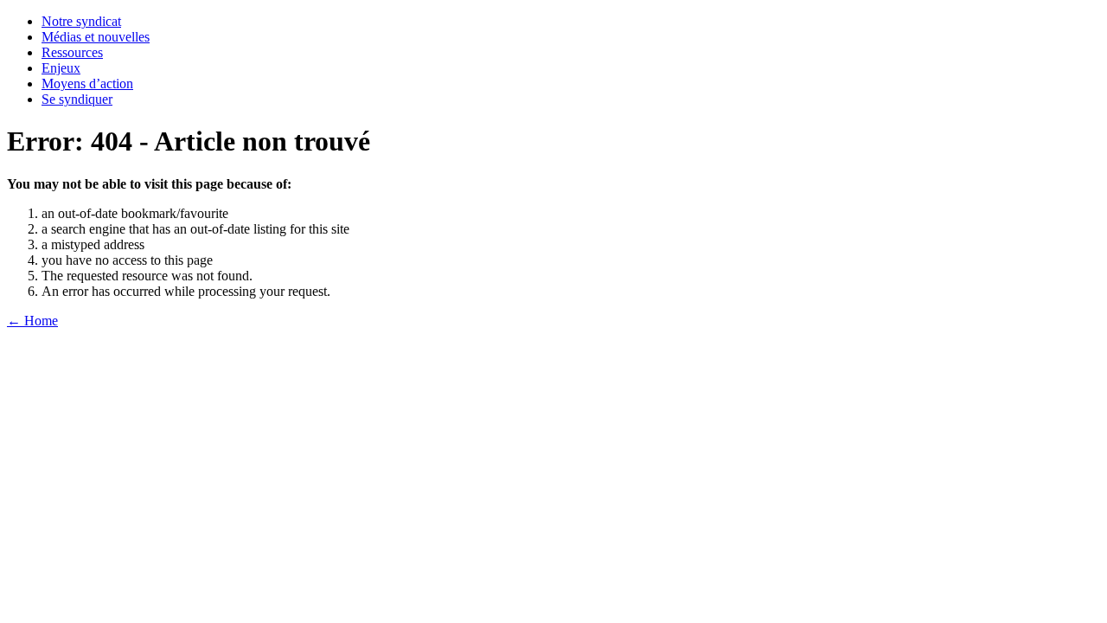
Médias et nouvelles (96, 36)
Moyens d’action (87, 83)
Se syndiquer (77, 99)
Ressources (72, 52)
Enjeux (61, 68)
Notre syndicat (81, 21)
